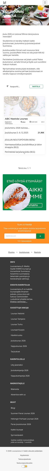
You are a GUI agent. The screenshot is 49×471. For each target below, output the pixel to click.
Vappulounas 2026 (19, 346)
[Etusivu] (4, 2)
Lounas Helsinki (17, 313)
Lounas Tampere (18, 319)
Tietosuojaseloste (26, 241)
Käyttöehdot (24, 455)
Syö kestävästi (17, 435)
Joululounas (24, 252)
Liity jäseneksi (17, 365)
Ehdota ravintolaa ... (18, 301)
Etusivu (11, 252)
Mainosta (15, 389)
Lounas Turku (17, 324)
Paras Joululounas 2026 (21, 424)
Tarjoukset (15, 351)
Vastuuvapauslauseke (24, 463)
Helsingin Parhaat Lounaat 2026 (24, 419)
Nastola (36, 86)
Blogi (13, 408)
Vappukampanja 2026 (20, 376)
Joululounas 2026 (18, 340)
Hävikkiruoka (16, 335)
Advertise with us (18, 394)
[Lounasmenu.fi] (24, 192)
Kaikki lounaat (17, 429)
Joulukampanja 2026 (19, 370)
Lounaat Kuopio (17, 330)
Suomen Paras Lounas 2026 (23, 413)
